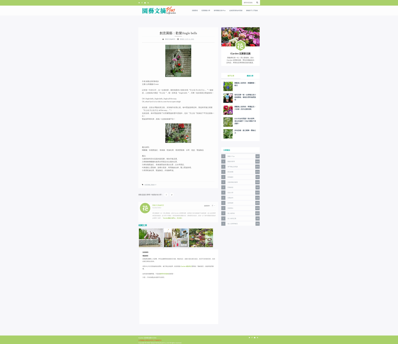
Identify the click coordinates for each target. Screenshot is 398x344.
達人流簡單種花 (233, 223)
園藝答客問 (231, 161)
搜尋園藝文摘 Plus (220, 10)
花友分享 (230, 192)
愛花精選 (230, 172)
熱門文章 (231, 76)
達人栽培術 (231, 213)
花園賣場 (195, 10)
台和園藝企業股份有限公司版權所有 (150, 340)
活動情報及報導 (233, 182)
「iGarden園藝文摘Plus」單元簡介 (172, 218)
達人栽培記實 (232, 218)
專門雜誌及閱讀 (233, 166)
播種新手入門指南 (252, 10)
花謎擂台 (230, 208)
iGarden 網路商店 (186, 266)
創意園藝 (147, 185)
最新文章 (250, 76)
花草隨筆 (230, 203)
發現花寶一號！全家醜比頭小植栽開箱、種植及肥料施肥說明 (245, 97)
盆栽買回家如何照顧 (235, 10)
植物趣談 (230, 177)
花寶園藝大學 (205, 10)
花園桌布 (230, 198)
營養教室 (230, 187)
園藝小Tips (231, 156)
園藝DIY (153, 185)
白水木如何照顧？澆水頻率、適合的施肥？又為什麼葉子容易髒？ (245, 120)
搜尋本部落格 (164, 274)
